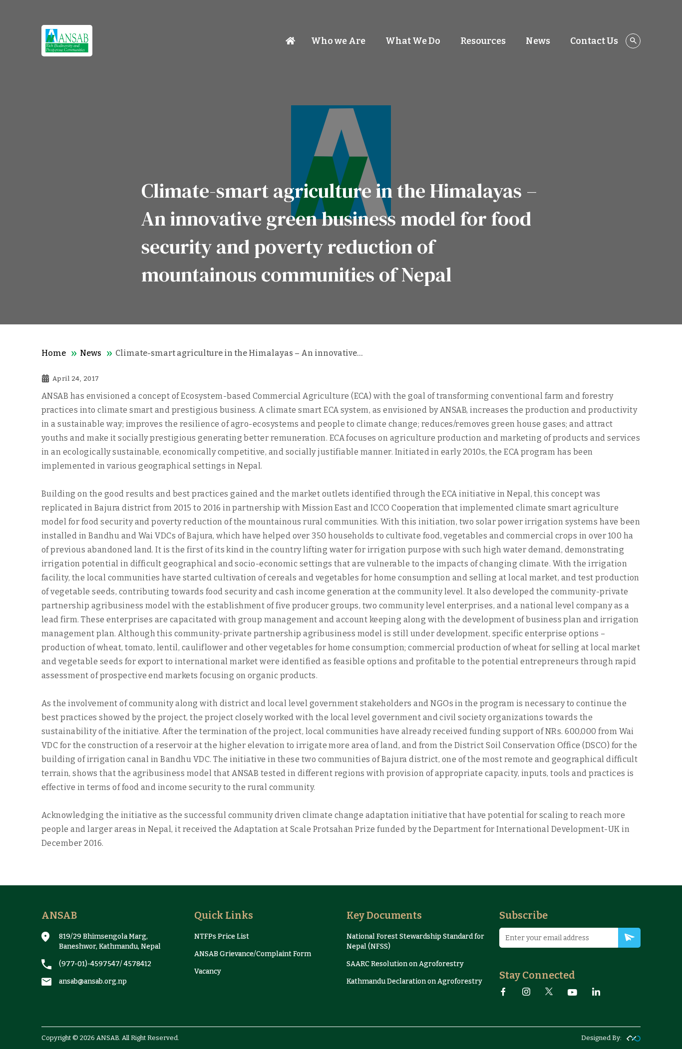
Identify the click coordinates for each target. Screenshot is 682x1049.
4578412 (137, 964)
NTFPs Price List (221, 936)
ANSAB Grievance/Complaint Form (252, 954)
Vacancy (207, 971)
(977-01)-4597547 (89, 964)
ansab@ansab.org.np (93, 981)
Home (53, 353)
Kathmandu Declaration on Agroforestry (414, 981)
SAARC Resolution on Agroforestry (405, 964)
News (90, 353)
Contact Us (594, 40)
